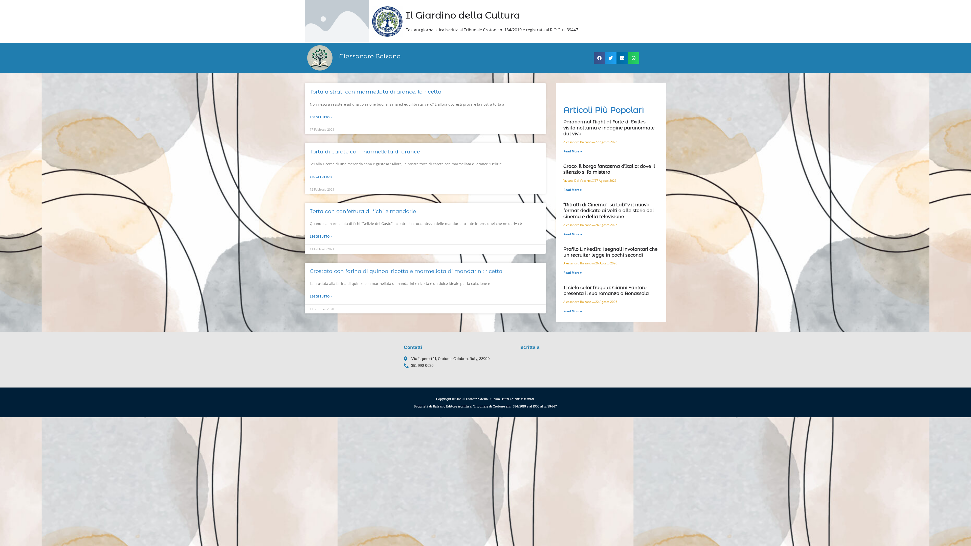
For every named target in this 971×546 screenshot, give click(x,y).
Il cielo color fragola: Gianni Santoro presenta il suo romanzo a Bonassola (606, 290)
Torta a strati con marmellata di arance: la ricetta (376, 91)
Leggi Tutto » (321, 117)
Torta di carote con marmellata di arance (365, 151)
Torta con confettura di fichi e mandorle (363, 211)
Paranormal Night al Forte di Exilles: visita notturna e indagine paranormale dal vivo (609, 127)
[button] (599, 58)
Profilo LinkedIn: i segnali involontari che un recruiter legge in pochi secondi (610, 252)
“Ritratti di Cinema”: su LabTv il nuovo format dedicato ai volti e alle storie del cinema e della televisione (608, 210)
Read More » (572, 151)
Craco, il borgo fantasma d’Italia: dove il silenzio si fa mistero (609, 169)
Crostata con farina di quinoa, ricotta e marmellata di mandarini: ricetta (406, 271)
